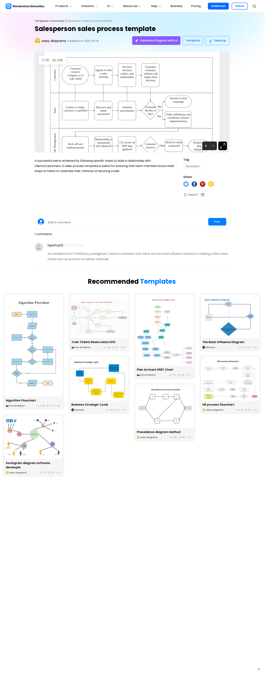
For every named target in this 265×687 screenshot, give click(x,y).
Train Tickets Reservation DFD (93, 342)
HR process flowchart (218, 405)
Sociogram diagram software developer (28, 465)
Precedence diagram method (158, 432)
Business (176, 6)
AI (108, 6)
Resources (130, 6)
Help (154, 6)
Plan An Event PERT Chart (155, 370)
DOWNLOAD (218, 6)
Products (61, 6)
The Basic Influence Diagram (223, 342)
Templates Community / (50, 21)
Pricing (196, 6)
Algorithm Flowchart (21, 400)
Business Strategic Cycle (89, 405)
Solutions (87, 6)
